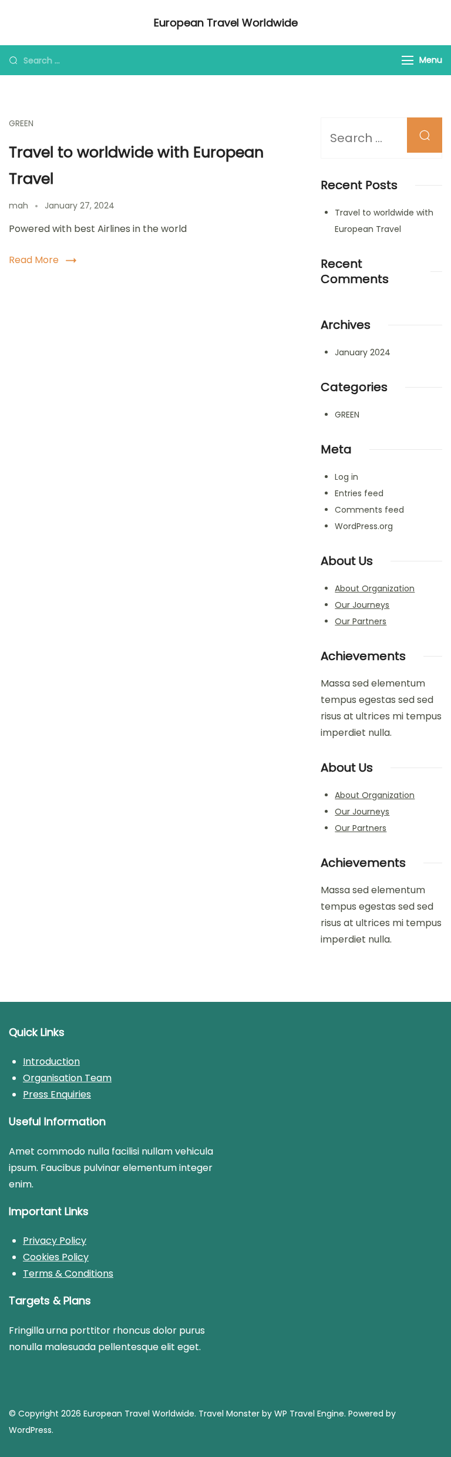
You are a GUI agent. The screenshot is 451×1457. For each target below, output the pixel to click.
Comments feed (369, 510)
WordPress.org (364, 526)
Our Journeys (362, 605)
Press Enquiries (57, 1094)
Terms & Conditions (68, 1273)
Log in (346, 477)
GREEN (21, 123)
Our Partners (360, 621)
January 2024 (363, 352)
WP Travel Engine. (310, 1413)
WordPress (30, 1430)
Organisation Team (67, 1078)
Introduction (51, 1061)
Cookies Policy (56, 1257)
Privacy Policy (54, 1240)
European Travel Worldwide (226, 22)
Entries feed (359, 493)
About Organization (375, 588)
